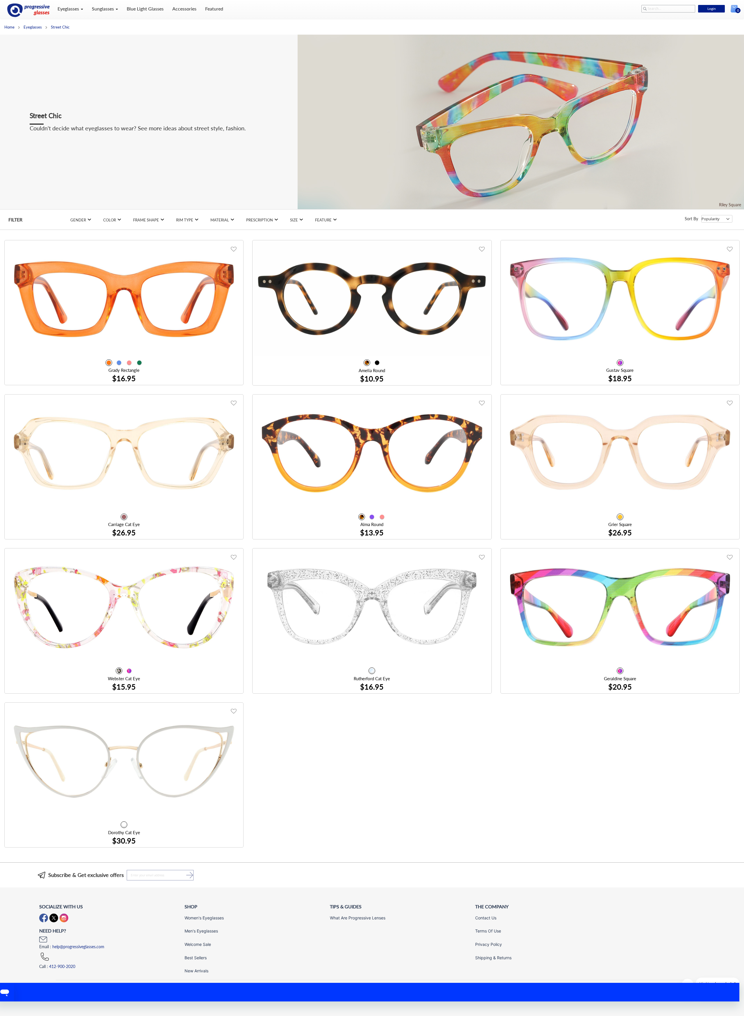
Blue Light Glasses (145, 8)
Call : (57, 966)
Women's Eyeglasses (204, 917)
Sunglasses (103, 8)
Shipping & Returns (493, 957)
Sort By (691, 218)
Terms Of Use (488, 930)
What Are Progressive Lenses (357, 917)
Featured (214, 8)
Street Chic (60, 27)
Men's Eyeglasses (201, 930)
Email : (71, 946)
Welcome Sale (198, 944)
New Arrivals (196, 970)
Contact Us (485, 917)
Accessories (184, 8)
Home (9, 27)
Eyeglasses (69, 8)
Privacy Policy (488, 944)
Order (228, 375)
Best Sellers (196, 957)
